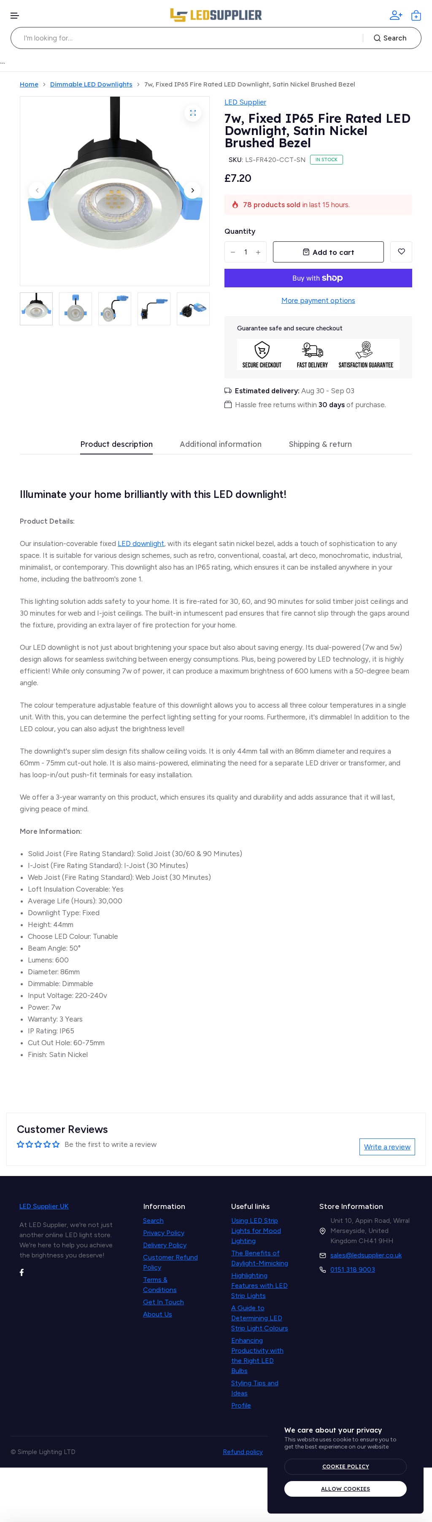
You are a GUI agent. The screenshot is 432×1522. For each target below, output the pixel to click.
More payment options (318, 300)
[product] (192, 113)
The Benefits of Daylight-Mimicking (259, 1258)
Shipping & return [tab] (320, 444)
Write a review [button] (387, 1147)
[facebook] (21, 1272)
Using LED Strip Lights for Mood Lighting (256, 1231)
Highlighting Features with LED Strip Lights (259, 1285)
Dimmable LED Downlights (91, 84)
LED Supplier (245, 102)
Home (29, 84)
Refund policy (243, 1452)
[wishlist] (401, 251)
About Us (157, 1314)
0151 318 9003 (352, 1269)
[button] (15, 16)
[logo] (216, 15)
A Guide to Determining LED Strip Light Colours (259, 1318)
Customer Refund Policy (170, 1262)
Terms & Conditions (160, 1285)
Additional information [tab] (221, 444)
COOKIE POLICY (345, 1466)
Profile (241, 1405)
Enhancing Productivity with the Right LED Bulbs (257, 1355)
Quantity (239, 231)
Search (395, 38)
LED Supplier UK (44, 1206)
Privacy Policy (163, 1233)
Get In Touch (163, 1302)
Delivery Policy (164, 1245)
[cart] (416, 15)
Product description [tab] (116, 444)
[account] (396, 15)
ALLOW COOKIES (345, 1488)
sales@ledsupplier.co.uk (366, 1255)
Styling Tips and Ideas (254, 1388)
